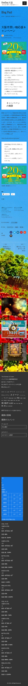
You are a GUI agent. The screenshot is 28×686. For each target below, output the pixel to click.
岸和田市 (5, 400)
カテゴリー (4, 432)
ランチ (6, 398)
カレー (24, 391)
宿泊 (2, 400)
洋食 (17, 403)
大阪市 (16, 227)
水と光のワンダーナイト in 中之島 (12, 317)
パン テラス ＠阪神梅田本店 (9, 379)
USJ (5, 391)
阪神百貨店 (10, 406)
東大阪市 (5, 403)
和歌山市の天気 (5, 585)
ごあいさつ (3, 214)
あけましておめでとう (7, 382)
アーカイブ (4, 424)
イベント (12, 392)
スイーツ (14, 394)
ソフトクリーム (22, 395)
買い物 (21, 227)
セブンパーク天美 (18, 207)
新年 (14, 400)
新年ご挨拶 (18, 400)
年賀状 (8, 400)
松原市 (11, 403)
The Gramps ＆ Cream (7, 376)
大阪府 (24, 398)
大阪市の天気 (5, 526)
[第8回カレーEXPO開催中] (14, 329)
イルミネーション (19, 391)
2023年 (2, 391)
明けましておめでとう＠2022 (21, 248)
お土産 (8, 391)
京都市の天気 (5, 541)
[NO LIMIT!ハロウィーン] (14, 352)
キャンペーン (10, 227)
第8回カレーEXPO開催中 (7, 247)
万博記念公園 (10, 398)
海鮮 (19, 403)
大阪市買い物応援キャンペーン (13, 70)
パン (2, 398)
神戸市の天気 (5, 556)
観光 (21, 403)
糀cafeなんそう (5, 387)
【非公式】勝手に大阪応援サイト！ (10, 4)
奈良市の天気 (5, 571)
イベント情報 (14, 222)
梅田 (15, 403)
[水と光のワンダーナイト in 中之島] (14, 306)
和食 (18, 398)
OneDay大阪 (7, 2)
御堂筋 (11, 400)
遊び (7, 406)
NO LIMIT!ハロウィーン (8, 363)
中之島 (15, 398)
